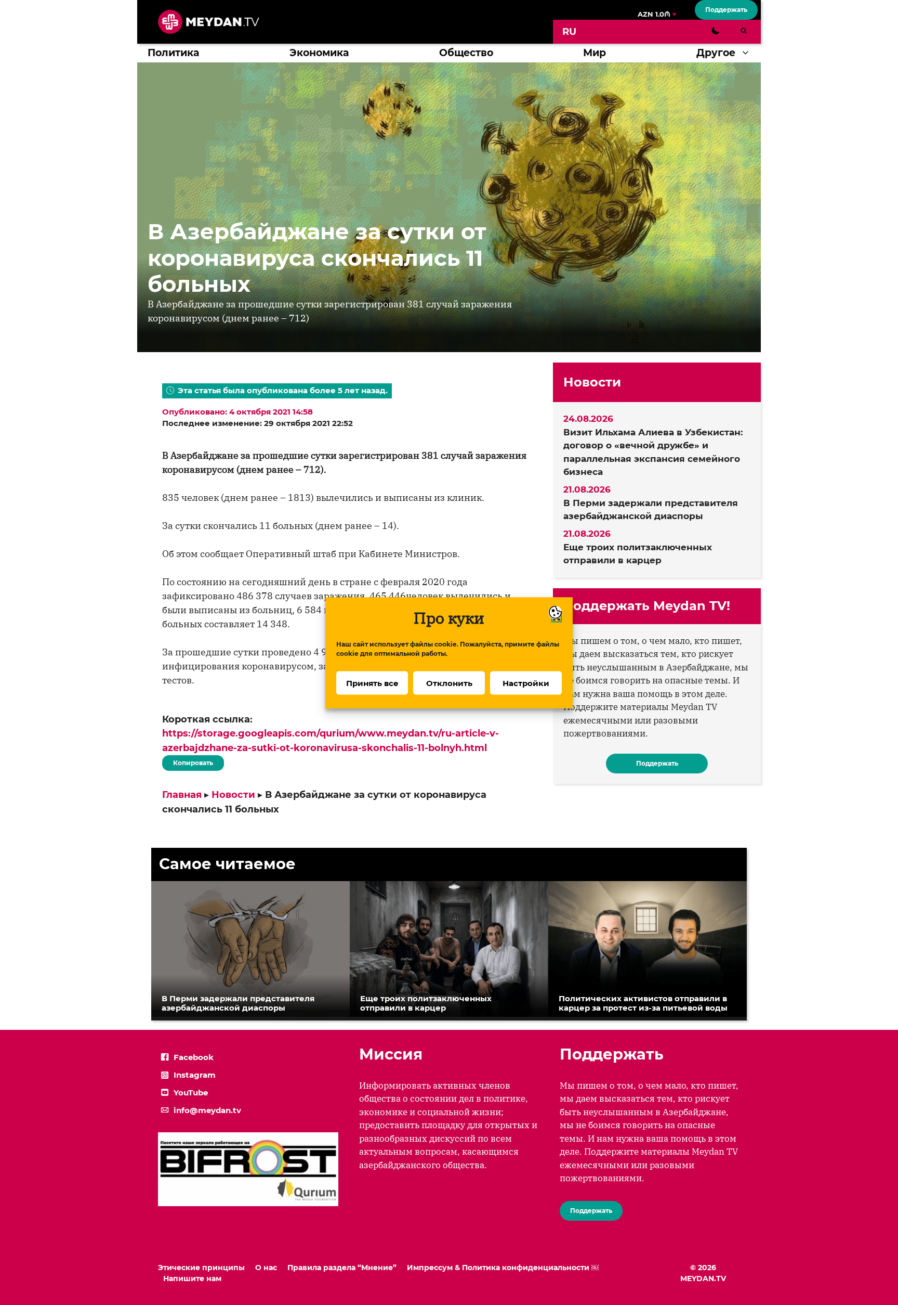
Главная (182, 794)
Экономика (319, 53)
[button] (748, 53)
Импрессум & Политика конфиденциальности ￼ (503, 1267)
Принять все (372, 683)
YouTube (191, 1092)
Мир (594, 53)
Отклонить (449, 683)
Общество (466, 53)
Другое (715, 53)
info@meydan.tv (207, 1110)
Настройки (526, 683)
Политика (173, 53)
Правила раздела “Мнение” (342, 1267)
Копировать (190, 761)
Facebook (194, 1057)
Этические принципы (201, 1267)
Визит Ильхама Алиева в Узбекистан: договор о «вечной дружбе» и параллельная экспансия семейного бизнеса (653, 452)
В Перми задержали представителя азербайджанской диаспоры (650, 510)
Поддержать (726, 10)
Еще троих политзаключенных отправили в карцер (637, 554)
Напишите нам (192, 1278)
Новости (233, 794)
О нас (266, 1267)
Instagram (195, 1075)
